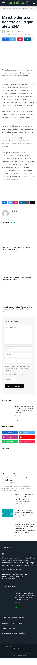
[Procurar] (34, 3)
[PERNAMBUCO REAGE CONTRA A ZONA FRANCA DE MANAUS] (18, 235)
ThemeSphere (18, 649)
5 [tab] (22, 607)
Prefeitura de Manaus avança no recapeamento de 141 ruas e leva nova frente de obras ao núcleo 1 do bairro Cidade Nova (17, 477)
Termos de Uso (27, 653)
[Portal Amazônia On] (19, 3)
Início (3, 8)
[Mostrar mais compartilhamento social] (33, 39)
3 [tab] (19, 420)
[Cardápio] (3, 3)
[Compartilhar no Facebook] (5, 39)
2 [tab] (18, 420)
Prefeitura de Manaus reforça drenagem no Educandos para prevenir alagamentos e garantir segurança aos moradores (25, 499)
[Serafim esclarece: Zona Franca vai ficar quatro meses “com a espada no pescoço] (18, 295)
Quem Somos (17, 653)
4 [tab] (21, 420)
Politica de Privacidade (20, 655)
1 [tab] (16, 420)
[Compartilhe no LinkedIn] (27, 39)
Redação (11, 31)
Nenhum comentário (10, 34)
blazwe (21, 647)
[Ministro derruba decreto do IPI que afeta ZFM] (18, 54)
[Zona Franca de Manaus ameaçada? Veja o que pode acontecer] (18, 265)
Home (8, 653)
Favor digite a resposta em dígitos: (16, 374)
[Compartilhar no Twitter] (12, 39)
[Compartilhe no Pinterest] (20, 39)
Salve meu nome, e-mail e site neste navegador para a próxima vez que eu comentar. (17, 368)
